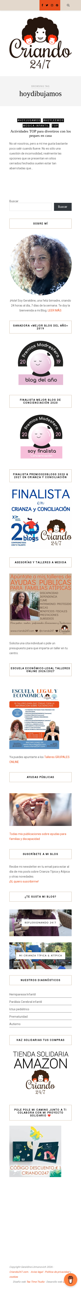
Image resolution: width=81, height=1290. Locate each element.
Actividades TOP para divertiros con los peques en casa (40, 133)
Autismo (15, 1024)
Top (55, 125)
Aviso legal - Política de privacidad (50, 1271)
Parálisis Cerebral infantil (25, 1001)
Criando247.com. (19, 1271)
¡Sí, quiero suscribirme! (24, 881)
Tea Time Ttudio (35, 1281)
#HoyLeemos (53, 120)
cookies (13, 1276)
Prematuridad (18, 1016)
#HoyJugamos (29, 120)
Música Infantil (36, 125)
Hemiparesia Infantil (22, 994)
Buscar (13, 201)
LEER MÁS (54, 310)
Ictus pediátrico (19, 1009)
